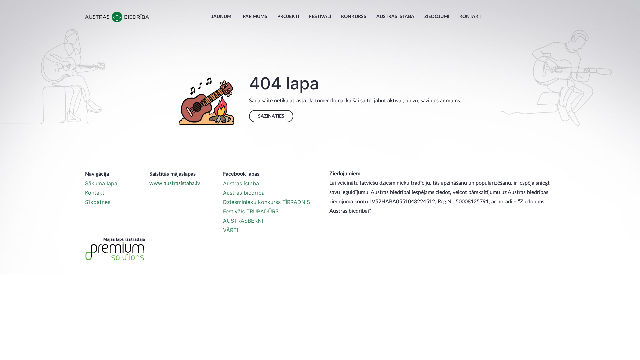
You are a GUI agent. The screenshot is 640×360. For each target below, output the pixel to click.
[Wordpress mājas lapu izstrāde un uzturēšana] (115, 251)
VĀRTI (230, 230)
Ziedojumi (436, 16)
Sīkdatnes (97, 202)
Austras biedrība (244, 192)
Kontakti (471, 16)
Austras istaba (395, 16)
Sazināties (271, 116)
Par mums (255, 16)
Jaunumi (222, 16)
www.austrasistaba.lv (174, 183)
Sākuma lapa (101, 183)
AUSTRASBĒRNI (243, 220)
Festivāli (320, 16)
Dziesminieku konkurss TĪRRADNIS (266, 202)
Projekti (288, 16)
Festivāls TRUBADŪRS (251, 211)
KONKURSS (353, 16)
